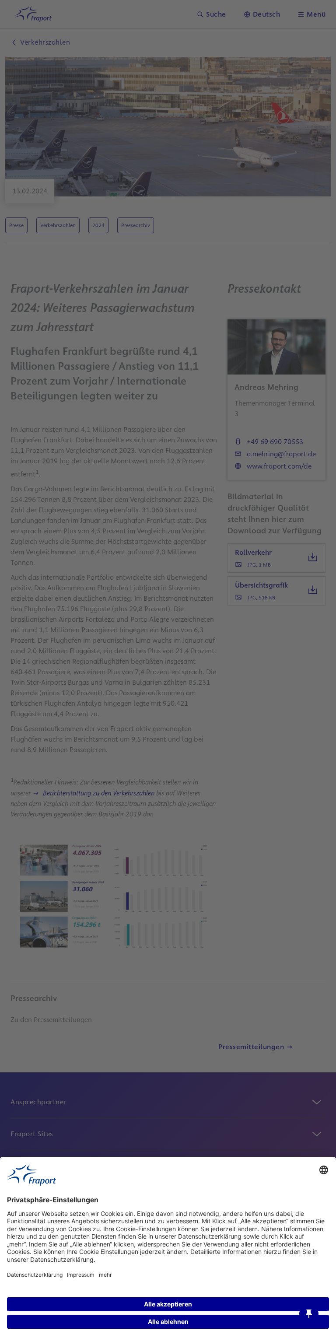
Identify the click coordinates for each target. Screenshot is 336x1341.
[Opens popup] (308, 1313)
